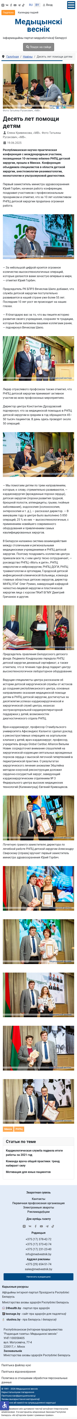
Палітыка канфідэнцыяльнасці (18, 1395)
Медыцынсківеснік (38, 25)
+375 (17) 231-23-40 (38, 1249)
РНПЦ (19, 1129)
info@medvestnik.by (38, 1254)
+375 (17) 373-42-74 (38, 1244)
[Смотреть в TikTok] (23, 5)
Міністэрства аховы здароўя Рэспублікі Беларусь (35, 1302)
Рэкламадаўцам (38, 1211)
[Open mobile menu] (71, 5)
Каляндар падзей (28, 12)
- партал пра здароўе (28, 1308)
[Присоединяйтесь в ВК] (7, 5)
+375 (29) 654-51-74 (38, 1264)
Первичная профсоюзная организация (38, 1203)
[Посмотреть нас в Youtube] (15, 5)
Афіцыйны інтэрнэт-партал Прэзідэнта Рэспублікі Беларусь (35, 1294)
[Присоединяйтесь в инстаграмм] (2, 5)
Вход (49, 5)
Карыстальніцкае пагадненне (17, 1392)
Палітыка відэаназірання (18, 1371)
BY (37, 5)
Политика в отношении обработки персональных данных (34, 1380)
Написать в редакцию (39, 1276)
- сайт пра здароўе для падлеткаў (36, 1314)
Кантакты (38, 1199)
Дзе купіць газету (39, 1219)
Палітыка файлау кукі (16, 1365)
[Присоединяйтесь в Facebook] (11, 5)
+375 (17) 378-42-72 (38, 1239)
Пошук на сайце (40, 47)
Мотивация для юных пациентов (28, 1172)
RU (31, 5)
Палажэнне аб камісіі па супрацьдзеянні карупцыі (28, 1402)
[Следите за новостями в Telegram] (19, 5)
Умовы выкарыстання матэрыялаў (20, 1399)
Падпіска (8, 12)
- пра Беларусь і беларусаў (31, 1319)
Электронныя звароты (38, 1207)
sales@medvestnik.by (38, 1269)
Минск (8, 1129)
